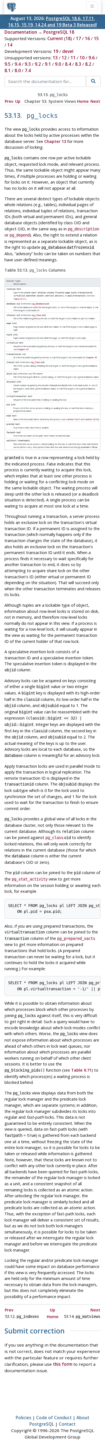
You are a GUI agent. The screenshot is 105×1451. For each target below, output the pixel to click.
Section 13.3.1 (73, 419)
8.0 (18, 70)
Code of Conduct (54, 1417)
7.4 (28, 70)
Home (83, 101)
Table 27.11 (19, 298)
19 (55, 51)
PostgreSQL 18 (58, 32)
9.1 (48, 64)
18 (68, 38)
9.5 (7, 64)
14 (9, 45)
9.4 (18, 64)
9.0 (58, 64)
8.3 (78, 64)
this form (62, 1364)
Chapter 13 (55, 141)
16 (87, 38)
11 (73, 57)
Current (55, 38)
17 (78, 38)
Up (17, 101)
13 (55, 57)
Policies (23, 1417)
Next (95, 101)
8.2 (88, 64)
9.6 (91, 57)
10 (82, 57)
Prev (9, 101)
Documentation (20, 32)
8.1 (7, 70)
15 (96, 38)
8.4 (68, 64)
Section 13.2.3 (91, 419)
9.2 (38, 64)
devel (67, 51)
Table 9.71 (81, 1070)
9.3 (28, 64)
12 (64, 57)
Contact (67, 1424)
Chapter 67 (23, 349)
